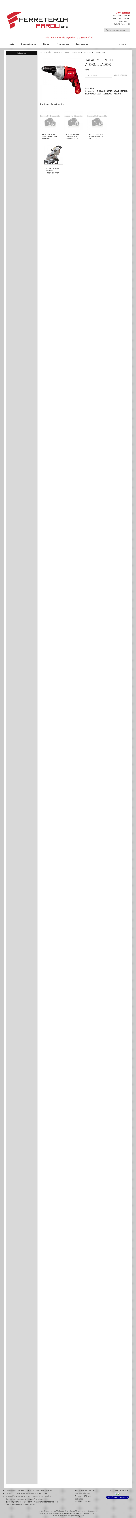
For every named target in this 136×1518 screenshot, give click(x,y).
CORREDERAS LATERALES (19, 561)
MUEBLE (20, 364)
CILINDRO (20, 375)
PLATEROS (25, 631)
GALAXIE (19, 1074)
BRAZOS (19, 143)
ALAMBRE (20, 765)
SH (17, 1129)
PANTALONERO (25, 606)
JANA (18, 1117)
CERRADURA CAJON (21, 464)
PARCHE (20, 321)
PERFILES (19, 553)
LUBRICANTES (14, 904)
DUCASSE (20, 955)
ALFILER (19, 1442)
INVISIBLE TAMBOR (21, 299)
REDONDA (20, 254)
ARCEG (19, 1031)
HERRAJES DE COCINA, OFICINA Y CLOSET (16, 527)
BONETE (19, 1406)
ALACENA (24, 701)
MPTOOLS (20, 1367)
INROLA (19, 1172)
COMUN (20, 368)
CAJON (18, 391)
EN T (18, 332)
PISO (18, 270)
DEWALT (20, 1337)
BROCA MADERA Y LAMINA (25, 806)
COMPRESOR (21, 889)
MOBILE (19, 1207)
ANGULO (19, 1426)
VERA (18, 1136)
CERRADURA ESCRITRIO (19, 507)
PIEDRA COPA (21, 74)
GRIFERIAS (13, 874)
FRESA (18, 1410)
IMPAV (18, 1238)
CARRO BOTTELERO (23, 663)
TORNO (24, 615)
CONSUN (19, 1203)
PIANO (18, 274)
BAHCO (19, 1326)
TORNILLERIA (14, 112)
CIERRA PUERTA (22, 383)
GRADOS (19, 340)
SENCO (19, 1290)
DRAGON (20, 959)
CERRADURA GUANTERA (19, 487)
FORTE (19, 1282)
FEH (18, 1195)
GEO (18, 1011)
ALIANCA (19, 1176)
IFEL (17, 1322)
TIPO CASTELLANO (21, 245)
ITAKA (18, 947)
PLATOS (24, 619)
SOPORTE (20, 545)
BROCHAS (20, 870)
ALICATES (20, 848)
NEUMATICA (21, 900)
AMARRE (19, 1434)
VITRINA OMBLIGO (23, 403)
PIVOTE (19, 266)
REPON (19, 943)
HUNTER (19, 924)
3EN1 (18, 1353)
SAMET (19, 1089)
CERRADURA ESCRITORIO (19, 494)
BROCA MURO (26, 801)
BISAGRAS (14, 232)
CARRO (24, 675)
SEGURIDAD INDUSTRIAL (18, 908)
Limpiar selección (120, 75)
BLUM (18, 1275)
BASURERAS (26, 687)
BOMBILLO (20, 761)
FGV (18, 940)
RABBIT (19, 1023)
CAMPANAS (25, 683)
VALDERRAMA (21, 1294)
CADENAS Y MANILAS (17, 120)
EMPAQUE (25, 86)
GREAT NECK (21, 932)
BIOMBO (19, 356)
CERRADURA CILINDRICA (19, 427)
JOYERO (24, 601)
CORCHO (19, 1438)
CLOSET (19, 175)
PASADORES (21, 140)
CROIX (18, 1019)
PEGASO (19, 1082)
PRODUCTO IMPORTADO (19, 1257)
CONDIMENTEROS (25, 650)
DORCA (19, 1039)
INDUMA (20, 1219)
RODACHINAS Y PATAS (17, 523)
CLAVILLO (20, 1375)
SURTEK (19, 1252)
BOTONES (20, 757)
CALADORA (20, 201)
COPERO (24, 171)
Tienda (46, 44)
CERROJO (20, 519)
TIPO (87, 70)
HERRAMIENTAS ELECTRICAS (98, 93)
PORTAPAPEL (26, 627)
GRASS (19, 1191)
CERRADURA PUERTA (22, 500)
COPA (18, 1461)
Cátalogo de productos (66, 1511)
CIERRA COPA (21, 1414)
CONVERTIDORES (25, 724)
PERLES (19, 1062)
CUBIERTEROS (26, 645)
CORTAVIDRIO (21, 216)
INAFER (19, 1144)
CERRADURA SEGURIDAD (19, 434)
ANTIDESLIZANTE (25, 95)
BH (17, 1140)
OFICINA (20, 156)
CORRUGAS (21, 132)
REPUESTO (25, 212)
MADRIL (19, 1453)
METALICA (20, 1473)
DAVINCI (19, 1341)
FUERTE (19, 1234)
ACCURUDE (20, 936)
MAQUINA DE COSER (22, 285)
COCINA (19, 179)
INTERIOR (20, 309)
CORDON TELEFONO (23, 718)
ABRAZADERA (26, 1477)
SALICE (19, 1160)
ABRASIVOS (13, 70)
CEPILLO (19, 779)
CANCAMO (20, 116)
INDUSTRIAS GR (22, 1101)
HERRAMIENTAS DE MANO (18, 770)
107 (22, 348)
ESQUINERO (26, 635)
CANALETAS (21, 737)
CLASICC (19, 1187)
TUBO (18, 541)
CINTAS (19, 78)
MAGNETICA (21, 1449)
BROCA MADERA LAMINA (25, 832)
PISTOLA (19, 1403)
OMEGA (19, 317)
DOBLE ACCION (22, 336)
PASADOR (20, 136)
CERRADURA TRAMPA (19, 470)
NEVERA (19, 240)
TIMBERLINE (21, 1249)
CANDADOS (14, 108)
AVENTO (19, 1097)
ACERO (19, 258)
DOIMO (19, 1156)
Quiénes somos (50, 1511)
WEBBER (19, 236)
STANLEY (20, 1286)
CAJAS (18, 741)
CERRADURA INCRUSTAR (19, 513)
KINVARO (20, 1086)
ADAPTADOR (21, 575)
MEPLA (19, 1168)
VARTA (19, 1035)
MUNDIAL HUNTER (23, 1066)
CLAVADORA (21, 228)
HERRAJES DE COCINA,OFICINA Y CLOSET (18, 150)
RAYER (18, 1263)
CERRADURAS (15, 372)
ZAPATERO (25, 582)
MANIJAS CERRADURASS (20, 477)
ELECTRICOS (14, 709)
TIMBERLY (20, 1310)
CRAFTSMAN (21, 1345)
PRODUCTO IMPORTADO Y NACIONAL (18, 985)
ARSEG (11, 66)
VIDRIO (19, 262)
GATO (19, 1199)
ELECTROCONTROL (21, 1243)
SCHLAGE (20, 1027)
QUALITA (19, 1133)
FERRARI (19, 1093)
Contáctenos (82, 44)
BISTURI (19, 844)
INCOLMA (20, 1078)
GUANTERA (20, 399)
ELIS (18, 1015)
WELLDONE (20, 1318)
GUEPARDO (21, 1070)
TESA (18, 1230)
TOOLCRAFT (21, 1125)
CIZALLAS (20, 775)
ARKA (18, 1215)
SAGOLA (19, 1113)
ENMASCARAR (26, 82)
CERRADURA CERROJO (19, 451)
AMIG (19, 1271)
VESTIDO (24, 597)
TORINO (19, 1179)
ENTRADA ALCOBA (23, 439)
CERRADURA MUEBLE (22, 421)
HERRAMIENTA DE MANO (61, 52)
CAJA (18, 745)
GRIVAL (19, 1329)
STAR (18, 1211)
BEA (17, 992)
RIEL (18, 549)
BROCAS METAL (22, 794)
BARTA (19, 1222)
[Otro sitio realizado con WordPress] (37, 28)
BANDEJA (24, 705)
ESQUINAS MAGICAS (23, 640)
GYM (18, 1148)
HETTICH (19, 1183)
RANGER (19, 1279)
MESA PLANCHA (25, 591)
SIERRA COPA (21, 1457)
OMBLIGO (20, 395)
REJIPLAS (19, 1058)
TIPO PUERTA (21, 325)
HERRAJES (13, 128)
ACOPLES (20, 878)
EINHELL (99, 91)
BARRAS (19, 571)
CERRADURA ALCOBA (22, 457)
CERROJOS (21, 482)
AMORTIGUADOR (25, 696)
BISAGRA (19, 352)
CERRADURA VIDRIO (22, 408)
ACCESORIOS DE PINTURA (18, 865)
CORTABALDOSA (22, 220)
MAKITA (19, 1314)
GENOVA (19, 1152)
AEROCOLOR (21, 1298)
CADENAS (20, 124)
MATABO (19, 1164)
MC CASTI (20, 1267)
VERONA (19, 975)
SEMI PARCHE (22, 250)
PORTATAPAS (26, 623)
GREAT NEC (20, 1349)
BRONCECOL (21, 1109)
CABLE (18, 753)
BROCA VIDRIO (24, 819)
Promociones (62, 44)
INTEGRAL (20, 313)
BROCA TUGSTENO (24, 813)
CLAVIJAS (19, 730)
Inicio (11, 44)
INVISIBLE (20, 305)
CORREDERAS (24, 161)
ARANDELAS (21, 1418)
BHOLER (19, 920)
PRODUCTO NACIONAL (19, 1358)
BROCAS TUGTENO (21, 788)
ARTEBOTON (21, 1105)
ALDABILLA (20, 1446)
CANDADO (13, 104)
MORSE (19, 995)
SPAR (18, 967)
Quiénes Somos (28, 44)
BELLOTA (19, 928)
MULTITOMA (21, 749)
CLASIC (19, 971)
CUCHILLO (25, 208)
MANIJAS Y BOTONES (17, 852)
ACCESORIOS (21, 167)
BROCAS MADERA (22, 839)
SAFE (18, 1007)
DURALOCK (20, 916)
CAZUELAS (21, 856)
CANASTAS (25, 679)
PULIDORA (20, 193)
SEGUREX (20, 1046)
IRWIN (19, 1306)
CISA (18, 1054)
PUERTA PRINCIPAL (21, 444)
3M (17, 999)
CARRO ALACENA (25, 669)
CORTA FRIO (21, 224)
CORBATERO (21, 567)
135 (22, 344)
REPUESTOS (26, 896)
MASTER (20, 1003)
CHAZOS (19, 1395)
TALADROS (76, 52)
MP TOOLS (20, 1333)
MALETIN (19, 291)
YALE (18, 1226)
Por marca (14, 912)
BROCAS (20, 797)
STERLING (20, 963)
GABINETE (20, 328)
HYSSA (19, 951)
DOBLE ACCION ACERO (20, 279)
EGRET (19, 1050)
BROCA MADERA (25, 826)
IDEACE (11, 100)
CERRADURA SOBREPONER (19, 414)
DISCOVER (13, 63)
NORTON (19, 979)
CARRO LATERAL (25, 656)
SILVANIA (19, 1121)
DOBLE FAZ (25, 90)
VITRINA (19, 387)
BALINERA (20, 360)
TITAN (18, 1363)
